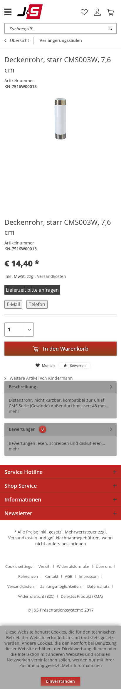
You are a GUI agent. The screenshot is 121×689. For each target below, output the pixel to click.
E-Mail (13, 304)
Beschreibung (22, 386)
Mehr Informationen (82, 665)
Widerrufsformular (73, 566)
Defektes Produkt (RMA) (82, 596)
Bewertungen (22, 429)
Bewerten (77, 365)
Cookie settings (18, 566)
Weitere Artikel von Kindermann (41, 378)
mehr (14, 411)
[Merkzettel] (84, 12)
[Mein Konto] (97, 12)
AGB (68, 576)
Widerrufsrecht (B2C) (36, 596)
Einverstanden (60, 681)
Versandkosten (22, 538)
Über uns (104, 566)
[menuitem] (84, 12)
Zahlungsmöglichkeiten (60, 586)
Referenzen (28, 576)
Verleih (44, 566)
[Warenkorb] (110, 12)
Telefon (37, 304)
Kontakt (51, 576)
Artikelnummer (19, 80)
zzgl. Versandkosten (46, 276)
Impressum (89, 576)
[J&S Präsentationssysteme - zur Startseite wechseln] (30, 11)
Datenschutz (98, 586)
